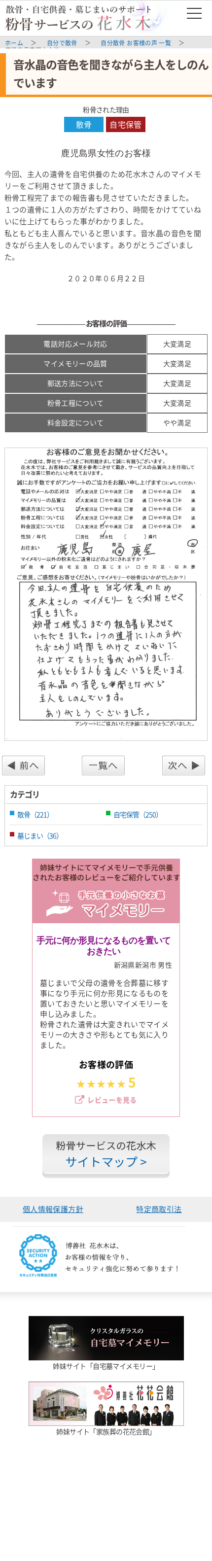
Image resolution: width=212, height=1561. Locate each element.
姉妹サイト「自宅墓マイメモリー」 (106, 1366)
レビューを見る (112, 1100)
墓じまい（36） (40, 835)
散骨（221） (35, 814)
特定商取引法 (158, 1209)
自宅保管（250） (137, 814)
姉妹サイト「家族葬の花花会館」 (106, 1431)
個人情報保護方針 (53, 1209)
